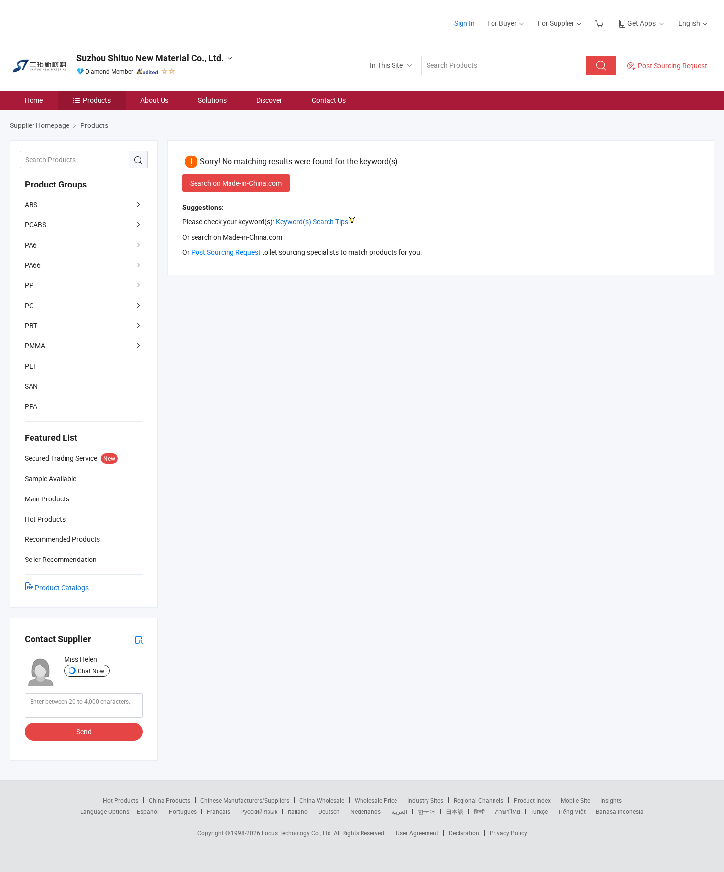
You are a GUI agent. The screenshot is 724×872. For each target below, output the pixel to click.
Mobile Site (575, 800)
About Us (154, 100)
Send (84, 731)
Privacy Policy (508, 833)
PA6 (31, 244)
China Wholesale (321, 800)
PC (29, 305)
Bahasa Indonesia (620, 811)
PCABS (35, 224)
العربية (399, 811)
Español (148, 811)
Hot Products (120, 800)
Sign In (464, 23)
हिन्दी (479, 811)
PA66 (33, 265)
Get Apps (641, 23)
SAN (31, 386)
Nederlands (365, 811)
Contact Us (329, 100)
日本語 (454, 811)
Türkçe (539, 811)
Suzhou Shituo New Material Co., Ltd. (150, 58)
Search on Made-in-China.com (236, 182)
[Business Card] (139, 639)
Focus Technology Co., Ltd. (298, 833)
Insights (611, 800)
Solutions (212, 100)
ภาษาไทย (507, 811)
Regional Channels (478, 800)
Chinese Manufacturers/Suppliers (244, 800)
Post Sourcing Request (672, 65)
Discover (269, 100)
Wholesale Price (376, 800)
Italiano (298, 811)
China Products (169, 800)
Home (34, 100)
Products (97, 100)
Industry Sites (425, 800)
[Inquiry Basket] (600, 23)
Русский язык (258, 811)
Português (183, 811)
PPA (31, 406)
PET (31, 366)
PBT (31, 325)
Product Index (532, 800)
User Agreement (417, 833)
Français (218, 811)
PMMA (35, 345)
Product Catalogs (62, 587)
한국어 (426, 811)
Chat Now (91, 671)
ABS (31, 204)
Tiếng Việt (572, 811)
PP (29, 285)
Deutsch (329, 811)
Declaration (464, 833)
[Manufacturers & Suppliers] (73, 19)
